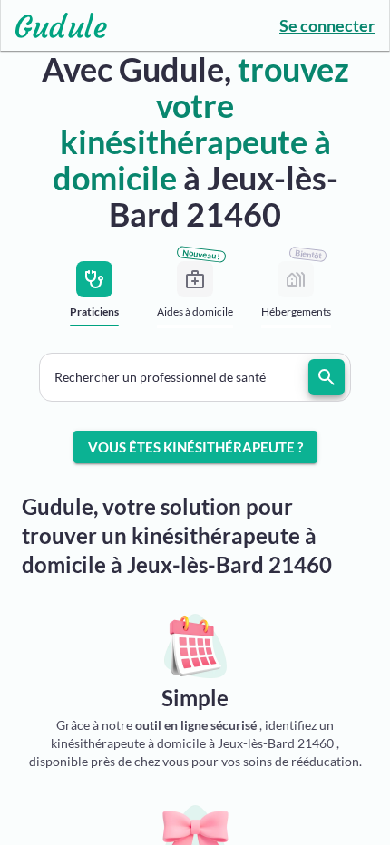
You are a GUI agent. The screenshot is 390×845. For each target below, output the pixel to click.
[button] (195, 377)
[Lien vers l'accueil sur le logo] (54, 25)
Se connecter (327, 25)
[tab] (95, 299)
